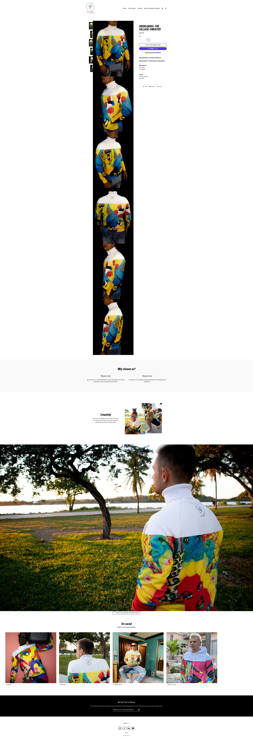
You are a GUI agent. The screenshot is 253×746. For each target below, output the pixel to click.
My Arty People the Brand (152, 8)
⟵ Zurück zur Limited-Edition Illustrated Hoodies (126, 612)
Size (140, 36)
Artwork (140, 8)
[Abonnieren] (139, 709)
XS (140, 39)
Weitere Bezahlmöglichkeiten (153, 52)
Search (126, 732)
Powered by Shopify (126, 735)
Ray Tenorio (132, 8)
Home (124, 8)
